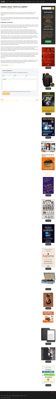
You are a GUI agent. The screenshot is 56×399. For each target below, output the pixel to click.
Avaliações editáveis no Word (48, 323)
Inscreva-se (22, 395)
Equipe (10, 395)
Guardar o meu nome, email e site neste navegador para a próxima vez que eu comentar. (17, 91)
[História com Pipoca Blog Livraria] (3, 1)
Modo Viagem (11, 1)
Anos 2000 (50, 16)
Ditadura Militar (49, 17)
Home (2, 395)
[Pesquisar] (53, 8)
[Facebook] (51, 392)
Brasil (44, 17)
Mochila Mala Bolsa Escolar (48, 71)
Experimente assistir (48, 172)
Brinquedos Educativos (17, 1)
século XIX (48, 25)
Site (26, 75)
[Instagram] (53, 392)
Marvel (49, 22)
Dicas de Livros (42, 1)
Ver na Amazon (48, 67)
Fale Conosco (6, 395)
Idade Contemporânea (22, 8)
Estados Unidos (48, 18)
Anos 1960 (50, 14)
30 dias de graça (48, 175)
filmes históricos (48, 20)
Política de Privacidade (15, 395)
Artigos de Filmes (16, 8)
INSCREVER (48, 41)
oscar (45, 24)
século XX (48, 26)
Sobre (25, 395)
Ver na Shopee (48, 88)
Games (22, 1)
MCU (52, 22)
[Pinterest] (54, 392)
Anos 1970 (45, 16)
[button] (8, 1)
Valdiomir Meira (4, 8)
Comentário (4, 79)
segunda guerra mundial (50, 24)
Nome (3, 75)
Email (15, 75)
